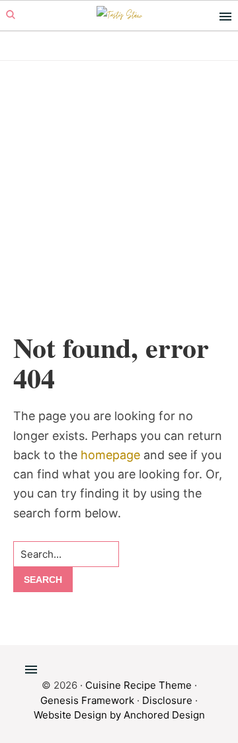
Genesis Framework (87, 700)
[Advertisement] (119, 206)
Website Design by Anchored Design (119, 715)
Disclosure (167, 700)
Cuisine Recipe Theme (138, 685)
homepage (110, 455)
